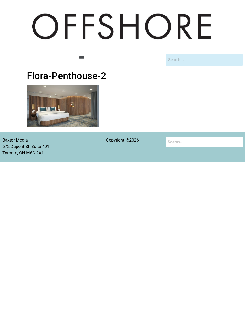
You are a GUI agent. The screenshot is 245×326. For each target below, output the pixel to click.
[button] (82, 58)
